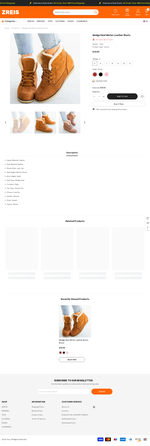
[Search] (76, 12)
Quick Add (72, 360)
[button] (5, 122)
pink (67, 352)
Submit (102, 391)
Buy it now (119, 104)
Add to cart (122, 96)
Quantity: (96, 92)
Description (72, 152)
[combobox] (73, 12)
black (63, 352)
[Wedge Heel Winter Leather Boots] (75, 321)
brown (60, 352)
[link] (127, 12)
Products (15, 28)
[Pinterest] (94, 407)
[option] (45, 68)
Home (7, 28)
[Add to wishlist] (142, 96)
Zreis (101, 44)
